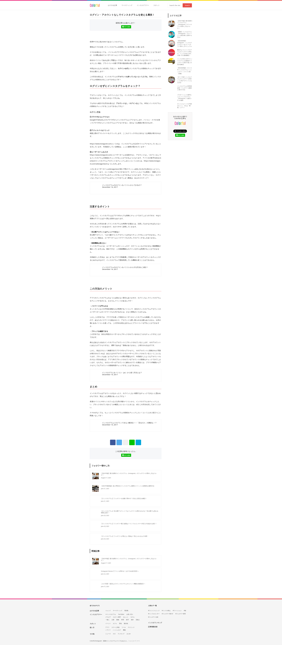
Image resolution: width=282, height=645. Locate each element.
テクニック (131, 627)
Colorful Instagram (95, 5)
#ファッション (177, 610)
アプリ (107, 627)
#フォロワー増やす (167, 614)
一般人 (107, 620)
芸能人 (138, 620)
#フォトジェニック (154, 610)
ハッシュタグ (117, 630)
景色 (120, 623)
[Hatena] (138, 442)
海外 (132, 620)
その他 (92, 634)
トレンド (108, 610)
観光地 (126, 623)
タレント (125, 617)
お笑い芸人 (129, 614)
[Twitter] (119, 442)
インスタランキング (155, 623)
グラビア (108, 617)
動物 (117, 620)
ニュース (108, 634)
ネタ (114, 634)
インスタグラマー (143, 5)
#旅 (185, 610)
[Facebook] (113, 442)
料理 (122, 620)
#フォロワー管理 (180, 614)
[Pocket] (125, 442)
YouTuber (121, 614)
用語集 (126, 610)
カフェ (115, 623)
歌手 (127, 620)
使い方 (92, 627)
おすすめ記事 (112, 5)
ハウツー (108, 630)
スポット (156, 5)
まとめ (129, 634)
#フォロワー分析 (153, 617)
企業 (113, 620)
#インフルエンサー (154, 614)
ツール (124, 627)
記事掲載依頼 (152, 627)
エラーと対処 (116, 627)
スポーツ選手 (117, 617)
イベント (108, 623)
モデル (133, 617)
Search (187, 5)
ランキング (121, 634)
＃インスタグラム (110, 614)
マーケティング (127, 5)
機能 (124, 630)
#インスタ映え (166, 610)
